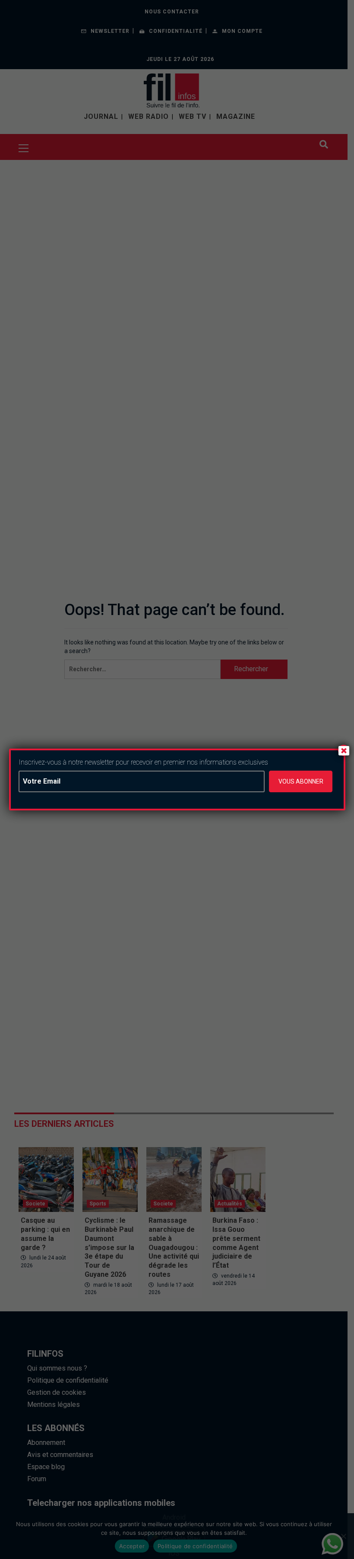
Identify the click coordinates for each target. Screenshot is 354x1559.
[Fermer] (343, 750)
